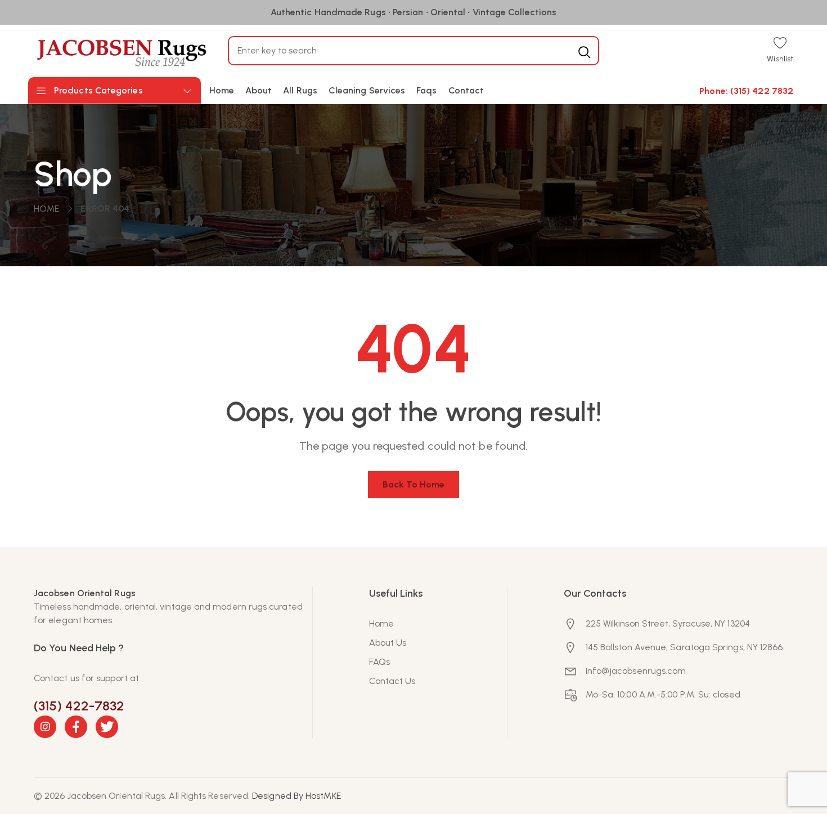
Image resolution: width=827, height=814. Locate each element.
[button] (780, 51)
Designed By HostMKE (296, 795)
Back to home (414, 484)
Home (46, 208)
